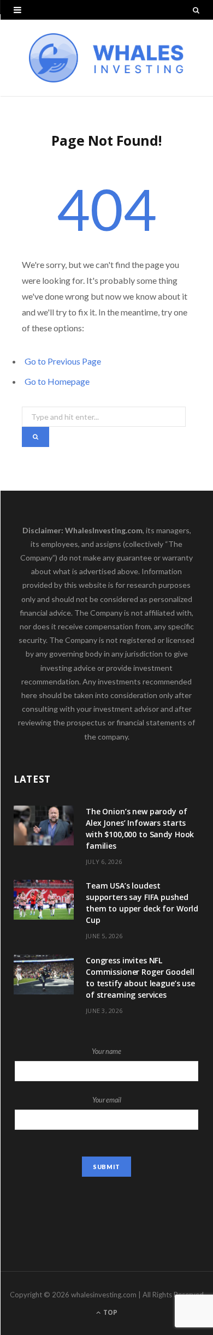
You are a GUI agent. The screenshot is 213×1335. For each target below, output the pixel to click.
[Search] (196, 10)
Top (109, 1312)
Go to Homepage (57, 381)
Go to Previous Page (63, 361)
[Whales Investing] (107, 57)
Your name (106, 1051)
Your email (106, 1100)
